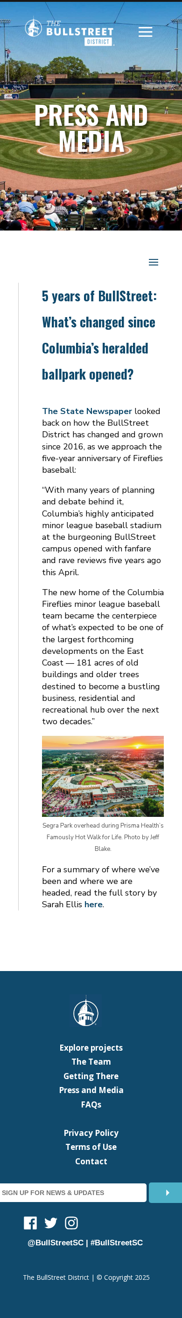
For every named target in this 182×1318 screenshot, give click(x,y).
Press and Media (91, 1090)
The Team (91, 1061)
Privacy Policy (91, 1133)
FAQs (91, 1104)
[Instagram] (71, 1225)
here (93, 904)
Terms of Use (91, 1146)
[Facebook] (30, 1225)
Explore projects (91, 1047)
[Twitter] (50, 1225)
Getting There (91, 1076)
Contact (91, 1161)
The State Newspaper (87, 411)
